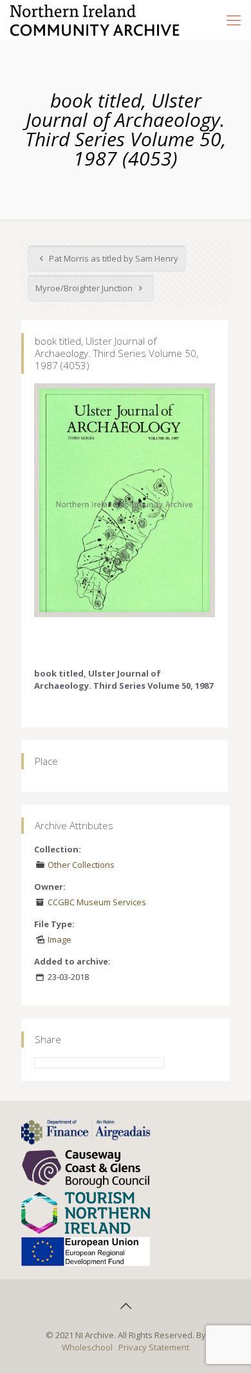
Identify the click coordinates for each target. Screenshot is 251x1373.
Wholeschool (87, 1347)
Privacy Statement (153, 1347)
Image (59, 939)
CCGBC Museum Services (97, 902)
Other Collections (81, 864)
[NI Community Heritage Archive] (95, 19)
